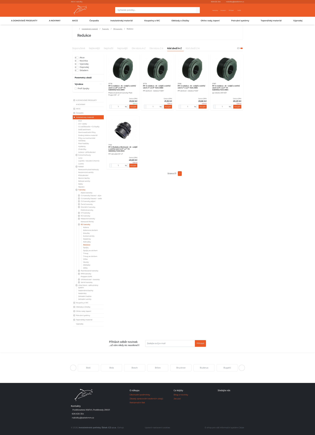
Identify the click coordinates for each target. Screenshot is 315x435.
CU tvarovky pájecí (88, 201)
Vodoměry (82, 293)
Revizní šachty (84, 178)
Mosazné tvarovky (88, 219)
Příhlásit (200, 343)
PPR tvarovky (86, 274)
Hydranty (82, 146)
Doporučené (78, 48)
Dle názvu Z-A (156, 48)
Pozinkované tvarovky (89, 271)
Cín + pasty (82, 124)
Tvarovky (105, 29)
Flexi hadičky (83, 143)
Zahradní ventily (84, 299)
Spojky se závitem (90, 250)
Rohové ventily (84, 181)
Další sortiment (84, 129)
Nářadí (81, 167)
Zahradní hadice (84, 296)
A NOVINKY (55, 20)
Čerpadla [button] (79, 113)
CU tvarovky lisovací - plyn (91, 195)
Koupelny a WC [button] (82, 303)
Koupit (133, 106)
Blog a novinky (181, 395)
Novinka (84, 61)
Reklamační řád (137, 402)
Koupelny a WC (152, 20)
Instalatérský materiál (121, 20)
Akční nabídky (76, 2)
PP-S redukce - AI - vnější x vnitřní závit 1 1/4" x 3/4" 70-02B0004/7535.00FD (122, 88)
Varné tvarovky (87, 282)
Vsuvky (86, 262)
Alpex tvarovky (86, 193)
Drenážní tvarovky (88, 207)
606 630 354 (216, 2)
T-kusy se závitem (90, 256)
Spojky (86, 248)
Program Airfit (86, 276)
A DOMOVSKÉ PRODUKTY (24, 20)
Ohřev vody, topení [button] (83, 311)
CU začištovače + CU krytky (88, 127)
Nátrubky (87, 242)
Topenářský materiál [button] (84, 320)
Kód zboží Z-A (193, 48)
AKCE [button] (78, 109)
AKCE (75, 20)
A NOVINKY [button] (80, 104)
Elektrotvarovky (87, 210)
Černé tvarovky (87, 204)
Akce (82, 57)
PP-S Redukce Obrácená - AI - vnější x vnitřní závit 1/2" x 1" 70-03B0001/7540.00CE (122, 149)
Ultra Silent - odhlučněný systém (88, 286)
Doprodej (84, 67)
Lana (80, 158)
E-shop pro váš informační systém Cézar (224, 427)
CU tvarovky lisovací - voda (91, 198)
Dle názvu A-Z (139, 48)
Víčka (85, 259)
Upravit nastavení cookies (157, 427)
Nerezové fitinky (87, 222)
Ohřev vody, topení (210, 20)
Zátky (85, 268)
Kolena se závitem (90, 230)
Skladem (84, 70)
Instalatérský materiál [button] (85, 117)
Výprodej (297, 20)
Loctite (81, 164)
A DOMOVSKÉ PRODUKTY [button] (86, 100)
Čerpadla (94, 20)
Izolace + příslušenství (87, 152)
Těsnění (81, 187)
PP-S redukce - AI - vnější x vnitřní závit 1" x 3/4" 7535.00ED (156, 87)
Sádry (80, 184)
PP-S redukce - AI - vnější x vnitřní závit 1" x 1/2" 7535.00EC (191, 87)
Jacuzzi (177, 398)
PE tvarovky (117, 29)
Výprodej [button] (79, 324)
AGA (80, 121)
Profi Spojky (83, 88)
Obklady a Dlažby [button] (83, 307)
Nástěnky (87, 239)
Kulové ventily (88, 236)
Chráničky (82, 149)
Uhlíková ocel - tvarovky (90, 279)
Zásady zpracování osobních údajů (146, 398)
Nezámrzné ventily (86, 172)
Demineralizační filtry (87, 132)
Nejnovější (122, 48)
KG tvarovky (85, 216)
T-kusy (85, 253)
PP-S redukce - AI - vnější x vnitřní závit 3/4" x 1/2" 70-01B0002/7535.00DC (226, 88)
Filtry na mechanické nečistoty (86, 139)
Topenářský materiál (271, 20)
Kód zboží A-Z (174, 48)
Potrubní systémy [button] (83, 315)
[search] (198, 10)
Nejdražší (108, 48)
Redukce (130, 29)
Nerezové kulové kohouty (88, 169)
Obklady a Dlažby (180, 20)
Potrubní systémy (240, 20)
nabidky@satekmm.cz (235, 2)
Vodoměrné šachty (85, 290)
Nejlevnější (94, 48)
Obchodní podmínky (140, 395)
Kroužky (86, 233)
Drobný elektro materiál (88, 135)
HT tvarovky (85, 213)
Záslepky (86, 265)
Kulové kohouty (84, 155)
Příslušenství (83, 175)
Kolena (86, 227)
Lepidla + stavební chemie (88, 161)
